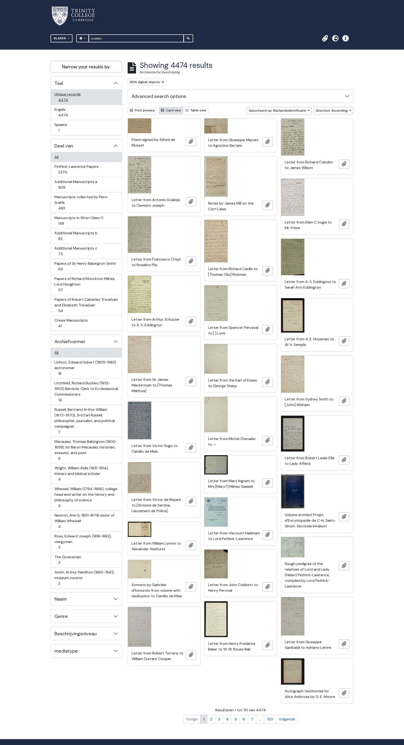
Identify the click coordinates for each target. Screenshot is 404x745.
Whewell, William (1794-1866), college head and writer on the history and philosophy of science (85, 497)
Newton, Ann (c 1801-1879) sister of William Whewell (84, 521)
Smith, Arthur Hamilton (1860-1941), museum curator (84, 577)
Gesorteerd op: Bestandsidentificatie (278, 110)
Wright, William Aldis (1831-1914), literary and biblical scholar (81, 473)
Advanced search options (159, 96)
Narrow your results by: (86, 67)
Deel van (63, 146)
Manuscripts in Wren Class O (78, 220)
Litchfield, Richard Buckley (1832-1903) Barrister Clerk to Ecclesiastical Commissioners (86, 391)
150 (270, 719)
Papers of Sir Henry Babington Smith (85, 266)
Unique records (67, 97)
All (56, 156)
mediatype (66, 651)
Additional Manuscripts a (75, 184)
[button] (325, 38)
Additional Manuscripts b (75, 235)
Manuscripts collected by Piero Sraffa (81, 202)
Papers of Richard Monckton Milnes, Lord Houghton (84, 284)
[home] (76, 16)
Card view (173, 110)
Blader (60, 38)
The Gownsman (67, 559)
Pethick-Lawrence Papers (76, 169)
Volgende (287, 719)
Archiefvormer (69, 341)
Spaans (62, 127)
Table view (197, 110)
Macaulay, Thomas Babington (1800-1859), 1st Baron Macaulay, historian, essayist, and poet (85, 450)
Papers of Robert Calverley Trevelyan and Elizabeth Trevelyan (86, 305)
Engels (66, 112)
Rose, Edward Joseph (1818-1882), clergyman (83, 541)
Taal (58, 83)
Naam (60, 599)
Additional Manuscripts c (75, 251)
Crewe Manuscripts (71, 323)
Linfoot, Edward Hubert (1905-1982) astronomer (85, 368)
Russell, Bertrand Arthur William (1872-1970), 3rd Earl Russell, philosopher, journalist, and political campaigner (84, 420)
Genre (61, 616)
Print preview (144, 110)
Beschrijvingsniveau (75, 634)
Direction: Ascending (332, 110)
